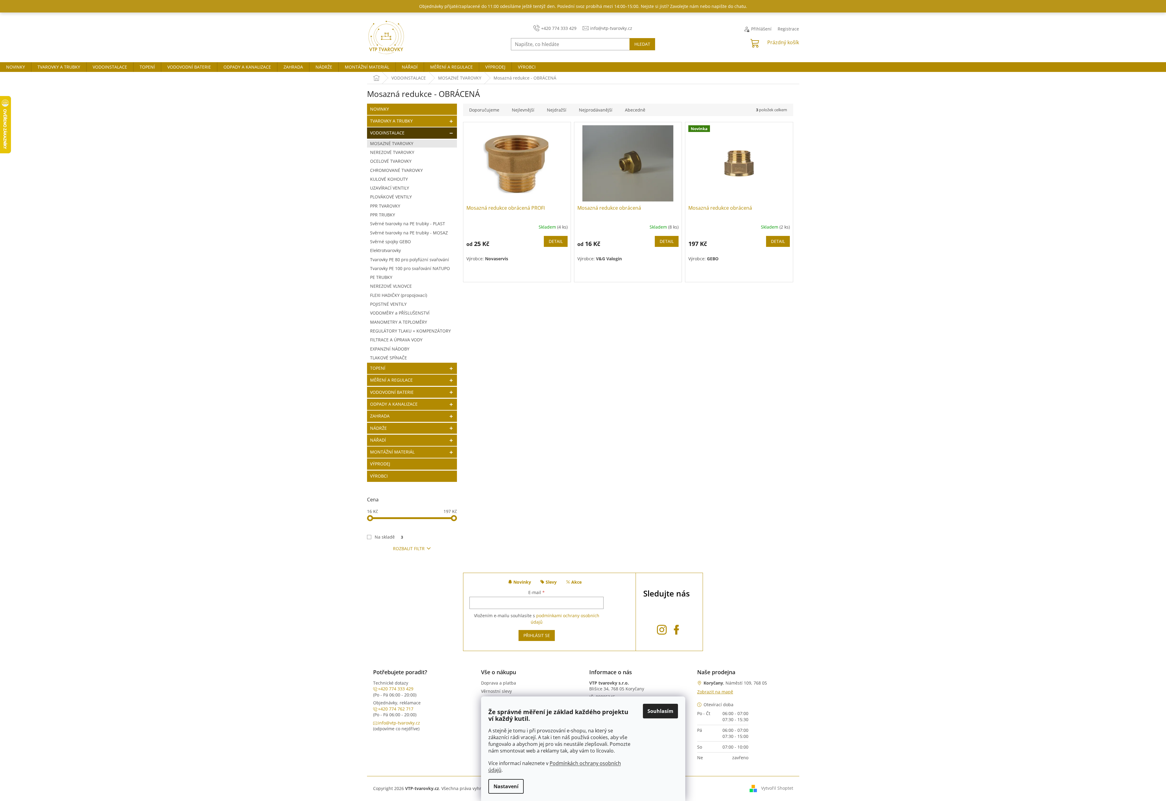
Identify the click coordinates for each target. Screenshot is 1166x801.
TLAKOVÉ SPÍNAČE (388, 358)
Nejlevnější (523, 110)
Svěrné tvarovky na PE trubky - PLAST (407, 223)
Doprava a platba (498, 683)
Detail (556, 241)
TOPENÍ (377, 368)
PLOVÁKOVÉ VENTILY (391, 197)
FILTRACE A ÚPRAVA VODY (396, 340)
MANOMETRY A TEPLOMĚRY (398, 322)
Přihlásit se (536, 635)
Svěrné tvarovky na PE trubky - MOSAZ (409, 233)
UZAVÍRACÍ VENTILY (389, 188)
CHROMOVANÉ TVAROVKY (396, 170)
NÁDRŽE (378, 428)
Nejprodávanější (595, 110)
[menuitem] (15, 67)
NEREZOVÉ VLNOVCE (391, 286)
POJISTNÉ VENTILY (388, 304)
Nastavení (506, 786)
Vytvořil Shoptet (777, 788)
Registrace (788, 29)
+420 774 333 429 (395, 689)
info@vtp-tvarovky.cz (399, 723)
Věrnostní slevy (496, 691)
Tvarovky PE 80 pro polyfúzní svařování (409, 259)
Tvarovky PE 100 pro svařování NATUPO (410, 268)
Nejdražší (556, 110)
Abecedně (635, 110)
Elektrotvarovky (385, 250)
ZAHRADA (380, 416)
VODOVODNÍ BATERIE (392, 392)
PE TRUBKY (381, 277)
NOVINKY (379, 109)
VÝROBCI (379, 476)
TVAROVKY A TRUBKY (391, 121)
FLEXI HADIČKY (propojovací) (398, 295)
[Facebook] (676, 628)
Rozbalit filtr (409, 548)
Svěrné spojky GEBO (390, 241)
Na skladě (389, 537)
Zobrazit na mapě (715, 692)
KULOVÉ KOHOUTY (389, 179)
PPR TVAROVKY (385, 206)
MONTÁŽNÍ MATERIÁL (392, 452)
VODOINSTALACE (387, 133)
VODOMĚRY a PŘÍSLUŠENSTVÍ (400, 313)
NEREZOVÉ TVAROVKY (392, 152)
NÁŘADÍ (378, 440)
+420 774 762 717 (395, 709)
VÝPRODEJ (380, 464)
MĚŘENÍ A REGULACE (391, 380)
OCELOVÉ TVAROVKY (391, 161)
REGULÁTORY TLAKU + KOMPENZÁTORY (410, 331)
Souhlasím (660, 711)
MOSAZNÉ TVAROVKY (391, 143)
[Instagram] (662, 628)
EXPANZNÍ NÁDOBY (389, 349)
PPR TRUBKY (382, 215)
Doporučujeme (484, 110)
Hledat (642, 44)
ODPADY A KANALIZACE (394, 404)
